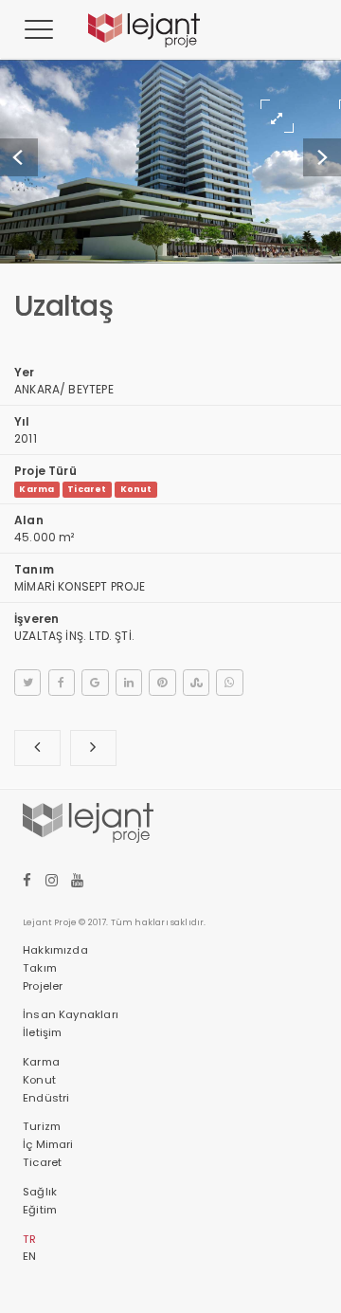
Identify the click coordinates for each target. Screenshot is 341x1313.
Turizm (42, 1126)
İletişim (42, 1032)
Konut (136, 489)
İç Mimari (48, 1144)
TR (29, 1239)
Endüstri (46, 1097)
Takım (40, 968)
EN (29, 1256)
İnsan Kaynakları (70, 1014)
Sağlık (40, 1191)
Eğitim (40, 1209)
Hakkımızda (55, 949)
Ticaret (86, 489)
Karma (36, 489)
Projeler (43, 986)
